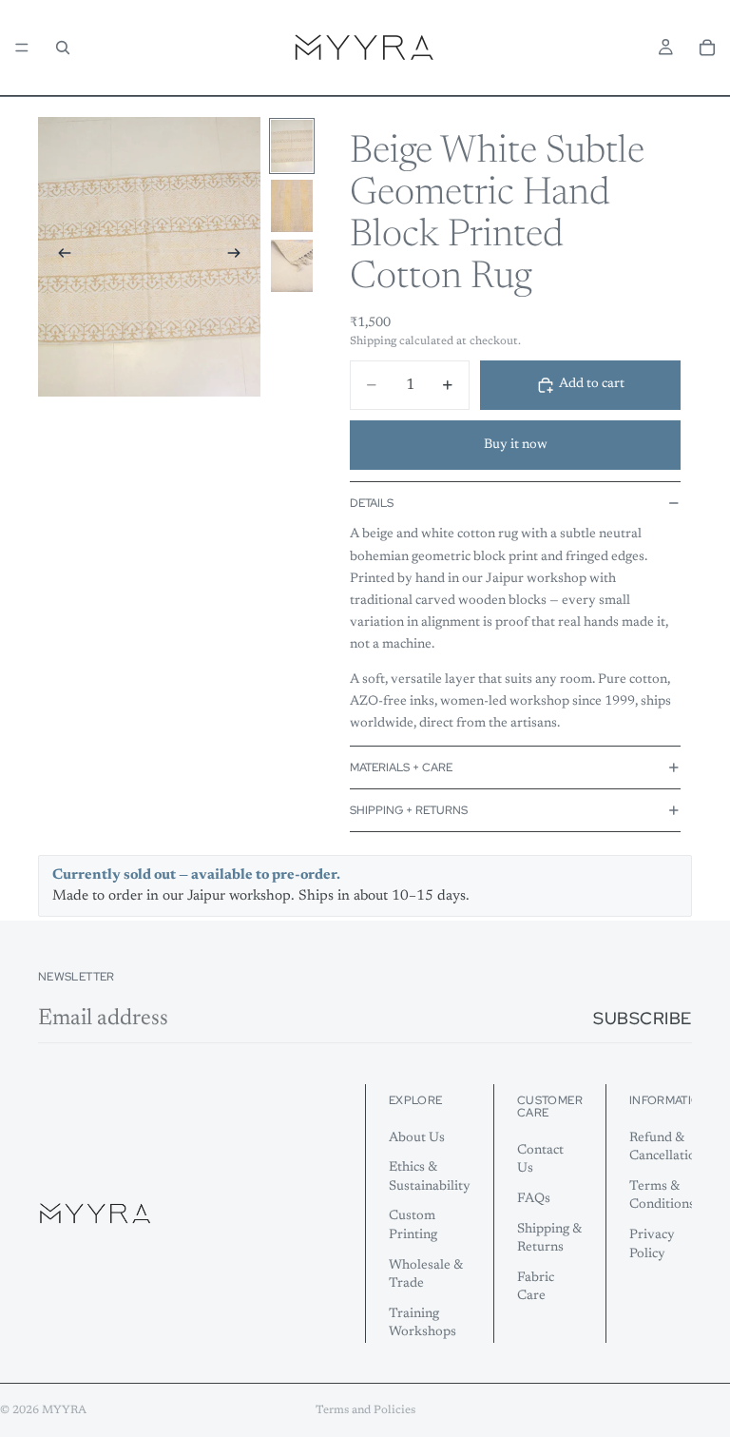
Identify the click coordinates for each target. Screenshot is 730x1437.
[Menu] (22, 47)
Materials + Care (401, 767)
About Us (417, 1137)
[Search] (63, 47)
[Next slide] (239, 257)
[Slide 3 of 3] (292, 266)
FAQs (533, 1199)
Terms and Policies (365, 1410)
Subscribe (642, 1018)
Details (372, 503)
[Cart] (707, 47)
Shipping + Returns (409, 810)
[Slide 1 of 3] (292, 146)
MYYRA (64, 1410)
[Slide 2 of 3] (292, 206)
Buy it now (516, 445)
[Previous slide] (59, 257)
